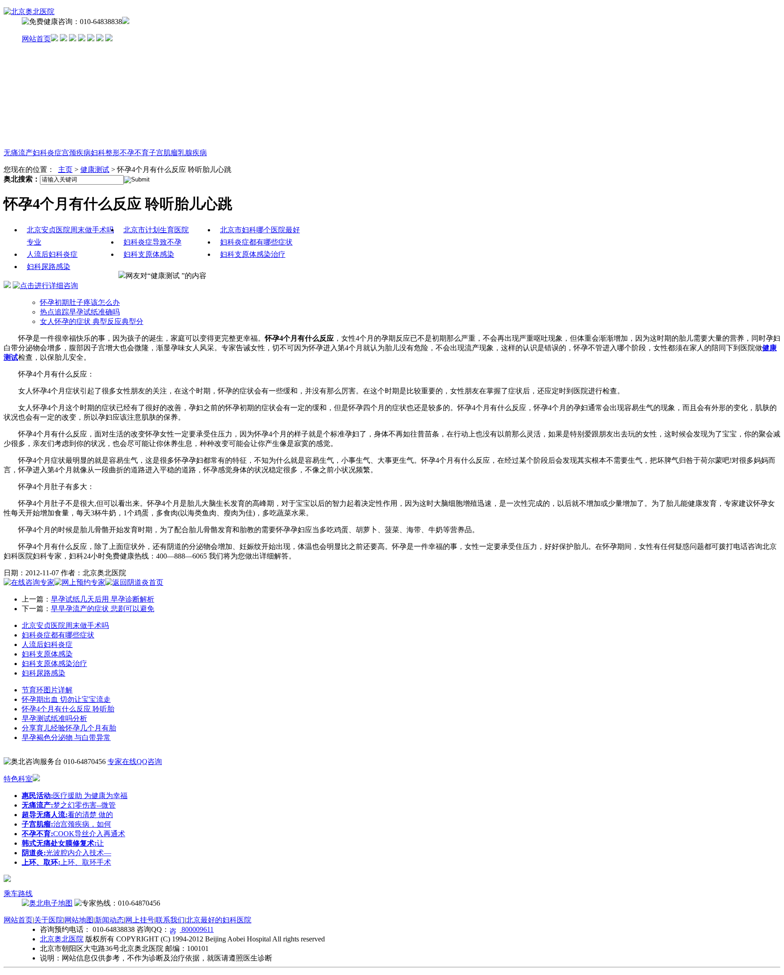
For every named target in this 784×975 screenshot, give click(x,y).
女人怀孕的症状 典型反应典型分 (91, 321)
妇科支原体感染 (148, 254)
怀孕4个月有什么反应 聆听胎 (68, 709)
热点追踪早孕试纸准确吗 (80, 312)
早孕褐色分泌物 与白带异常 (66, 737)
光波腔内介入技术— (66, 853)
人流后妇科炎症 (52, 254)
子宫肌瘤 (163, 153)
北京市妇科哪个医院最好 (260, 230)
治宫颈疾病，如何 (66, 824)
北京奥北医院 (61, 939)
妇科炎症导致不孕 (152, 242)
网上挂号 (139, 920)
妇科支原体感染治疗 (252, 254)
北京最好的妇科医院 (218, 920)
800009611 (197, 929)
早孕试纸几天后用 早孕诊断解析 (102, 599)
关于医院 (48, 920)
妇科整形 (105, 153)
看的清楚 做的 (67, 814)
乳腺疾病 (192, 153)
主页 (65, 169)
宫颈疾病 (76, 153)
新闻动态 (109, 920)
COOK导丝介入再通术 (73, 834)
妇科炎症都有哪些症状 (256, 242)
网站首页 (36, 39)
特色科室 (18, 779)
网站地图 (78, 920)
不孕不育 (134, 153)
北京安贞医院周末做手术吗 (65, 625)
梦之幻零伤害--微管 (69, 805)
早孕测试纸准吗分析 (54, 718)
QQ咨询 (149, 761)
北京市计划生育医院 (156, 230)
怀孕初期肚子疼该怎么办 (80, 302)
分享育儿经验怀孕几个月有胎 (69, 728)
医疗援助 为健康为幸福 (74, 795)
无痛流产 (18, 153)
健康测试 (94, 169)
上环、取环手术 (66, 862)
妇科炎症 (47, 153)
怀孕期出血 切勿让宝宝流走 (66, 699)
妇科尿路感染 (48, 266)
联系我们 (170, 920)
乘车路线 (18, 893)
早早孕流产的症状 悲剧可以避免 (102, 608)
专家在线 (122, 761)
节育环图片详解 (47, 690)
